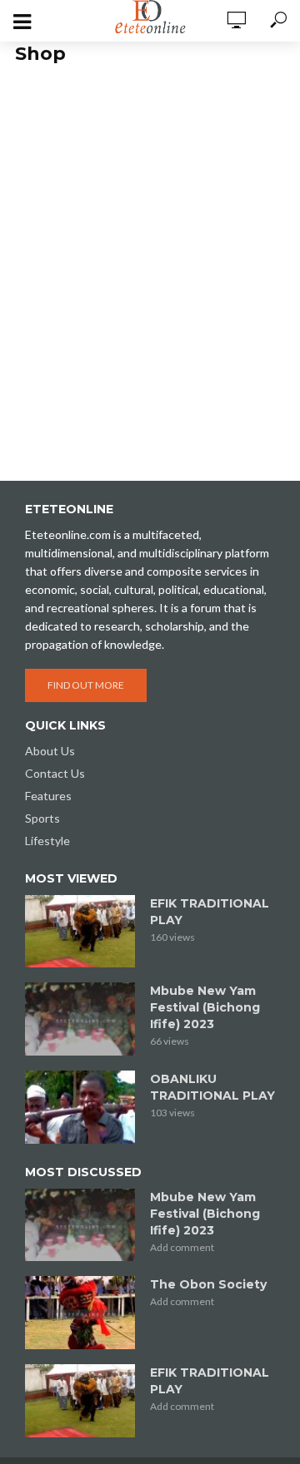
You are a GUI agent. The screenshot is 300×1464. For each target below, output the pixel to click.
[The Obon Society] (80, 1312)
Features (48, 796)
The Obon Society (208, 1284)
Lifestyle (47, 840)
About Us (50, 751)
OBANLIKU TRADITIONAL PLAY (212, 1087)
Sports (42, 818)
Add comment (182, 1247)
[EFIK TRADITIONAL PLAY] (80, 931)
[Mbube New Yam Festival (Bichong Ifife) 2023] (80, 1019)
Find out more (86, 685)
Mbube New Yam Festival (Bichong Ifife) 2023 (205, 1007)
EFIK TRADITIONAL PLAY (209, 911)
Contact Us (55, 773)
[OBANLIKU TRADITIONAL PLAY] (80, 1107)
